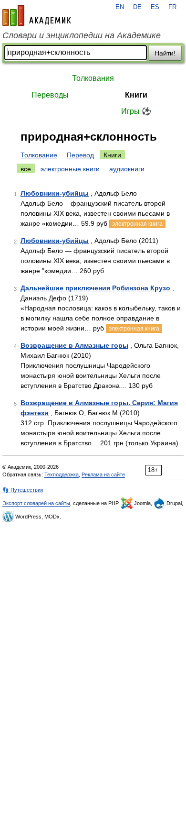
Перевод (80, 155)
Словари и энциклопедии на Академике (81, 35)
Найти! (165, 53)
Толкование (39, 155)
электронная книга (137, 224)
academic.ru (36, 15)
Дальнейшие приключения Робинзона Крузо (95, 288)
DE (137, 7)
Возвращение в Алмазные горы (74, 345)
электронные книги (70, 169)
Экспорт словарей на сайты (36, 503)
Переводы (50, 95)
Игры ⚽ (136, 111)
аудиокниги (127, 169)
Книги (136, 95)
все (26, 169)
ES (155, 7)
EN (119, 7)
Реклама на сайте (103, 474)
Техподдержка (61, 474)
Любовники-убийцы (55, 193)
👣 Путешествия (22, 490)
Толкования (93, 78)
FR (172, 7)
